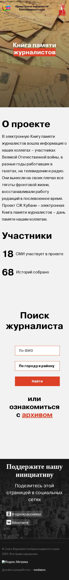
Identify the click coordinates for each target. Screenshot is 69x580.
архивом (37, 414)
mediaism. (40, 570)
